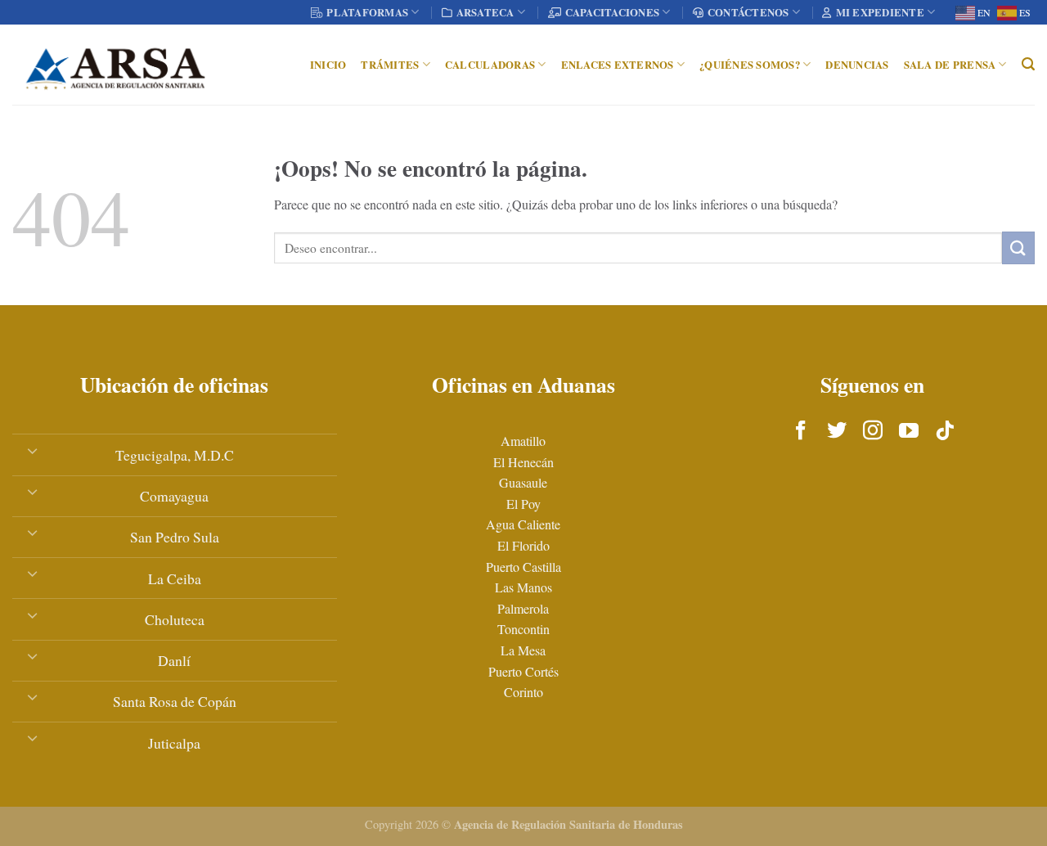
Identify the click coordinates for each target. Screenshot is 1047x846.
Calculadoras (490, 64)
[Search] (1028, 64)
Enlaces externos (617, 64)
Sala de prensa (950, 64)
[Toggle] (32, 450)
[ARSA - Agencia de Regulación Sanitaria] (115, 65)
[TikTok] (945, 431)
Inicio (328, 64)
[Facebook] (801, 431)
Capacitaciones (612, 12)
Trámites (390, 64)
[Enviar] (1018, 247)
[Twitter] (837, 431)
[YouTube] (909, 431)
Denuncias (856, 64)
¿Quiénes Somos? (749, 64)
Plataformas (367, 12)
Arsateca (485, 12)
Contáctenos (748, 12)
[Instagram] (873, 431)
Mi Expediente (880, 12)
